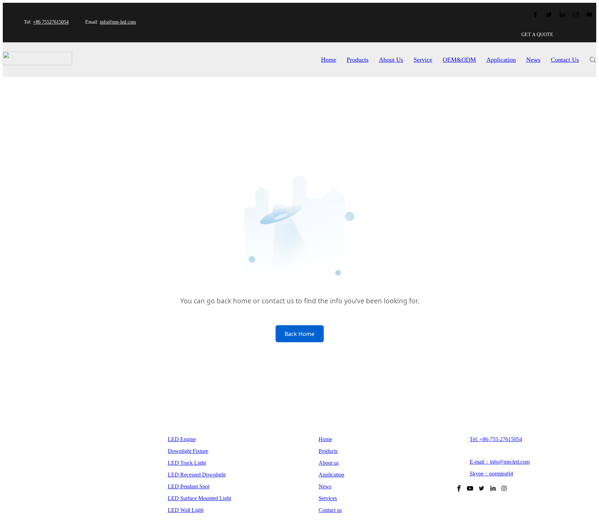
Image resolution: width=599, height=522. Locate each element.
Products (357, 59)
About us (329, 463)
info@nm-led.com (118, 22)
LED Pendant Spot (188, 486)
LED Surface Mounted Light (199, 498)
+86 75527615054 (51, 22)
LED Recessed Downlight (197, 475)
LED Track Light (187, 463)
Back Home (299, 334)
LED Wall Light (185, 510)
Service (423, 59)
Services (328, 498)
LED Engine (182, 439)
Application (501, 59)
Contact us (330, 510)
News (533, 59)
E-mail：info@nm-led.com (500, 462)
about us (391, 59)
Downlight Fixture (188, 451)
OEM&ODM (459, 59)
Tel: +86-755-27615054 (496, 439)
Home (328, 59)
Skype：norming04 (491, 474)
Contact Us (565, 59)
